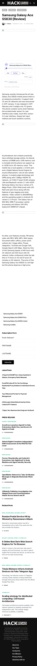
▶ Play (15, 73)
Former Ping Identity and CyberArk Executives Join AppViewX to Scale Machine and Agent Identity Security (16, 460)
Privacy (16, 538)
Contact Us (16, 651)
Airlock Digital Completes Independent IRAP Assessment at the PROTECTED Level (17, 444)
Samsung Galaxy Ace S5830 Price (14, 317)
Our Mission (16, 654)
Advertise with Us (18, 660)
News (4, 10)
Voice (5, 81)
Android (8, 565)
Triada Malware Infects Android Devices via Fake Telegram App (17, 570)
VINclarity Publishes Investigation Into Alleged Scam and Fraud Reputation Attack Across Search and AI (17, 493)
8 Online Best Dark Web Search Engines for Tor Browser (17, 542)
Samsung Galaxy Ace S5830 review (15, 321)
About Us (15, 645)
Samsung (12, 10)
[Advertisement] (18, 287)
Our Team (15, 648)
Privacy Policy (17, 657)
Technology (21, 10)
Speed (26, 76)
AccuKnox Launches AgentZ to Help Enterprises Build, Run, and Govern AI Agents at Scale (17, 427)
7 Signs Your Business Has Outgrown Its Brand (18, 410)
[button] (3, 3)
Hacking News (10, 512)
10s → (23, 73)
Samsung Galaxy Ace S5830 (13, 314)
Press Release (12, 421)
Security (4, 421)
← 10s (7, 73)
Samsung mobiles (9, 325)
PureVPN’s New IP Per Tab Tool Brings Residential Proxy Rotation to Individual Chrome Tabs (18, 385)
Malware (17, 512)
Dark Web (10, 538)
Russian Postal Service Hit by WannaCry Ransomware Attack (17, 517)
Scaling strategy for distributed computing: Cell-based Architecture (17, 598)
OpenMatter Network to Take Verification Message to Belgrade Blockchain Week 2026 (18, 477)
